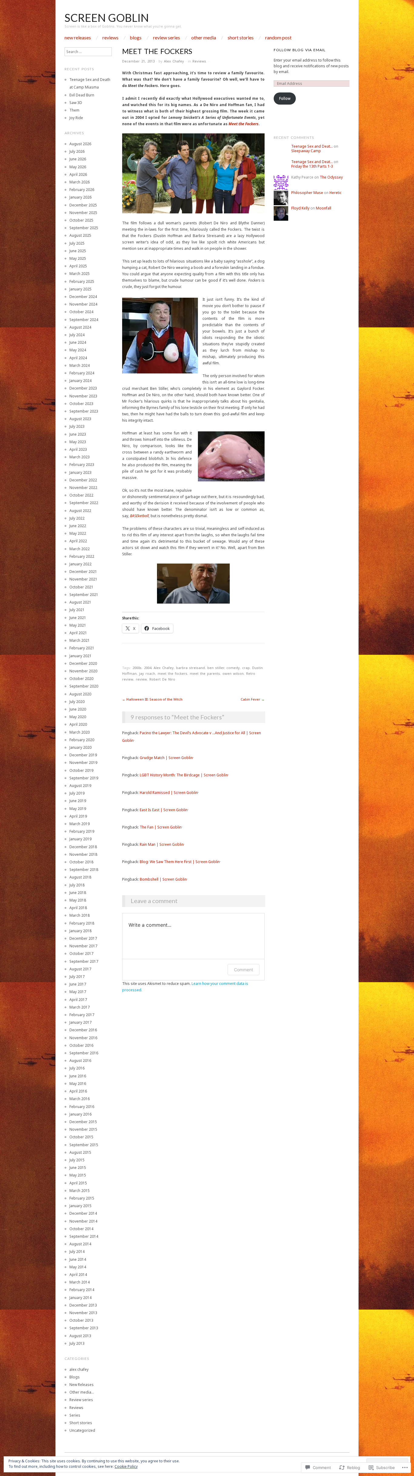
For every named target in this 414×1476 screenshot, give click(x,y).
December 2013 (83, 1305)
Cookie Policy (126, 1466)
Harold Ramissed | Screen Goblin (169, 792)
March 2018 (79, 915)
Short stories (241, 37)
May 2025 (77, 258)
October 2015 (81, 1137)
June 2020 (77, 709)
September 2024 (83, 319)
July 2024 (77, 334)
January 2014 (80, 1297)
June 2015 (77, 1167)
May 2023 (77, 441)
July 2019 (77, 793)
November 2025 (83, 212)
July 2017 (77, 976)
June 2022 (77, 525)
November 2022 (83, 487)
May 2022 (77, 533)
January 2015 (80, 1205)
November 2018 (83, 854)
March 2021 (79, 640)
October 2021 (81, 587)
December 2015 (83, 1121)
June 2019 (77, 800)
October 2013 (81, 1320)
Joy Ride (76, 117)
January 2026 (80, 197)
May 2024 (77, 350)
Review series (166, 37)
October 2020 (81, 678)
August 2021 (80, 602)
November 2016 (83, 1037)
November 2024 (83, 304)
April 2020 (78, 724)
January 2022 (80, 564)
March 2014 (79, 1282)
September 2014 (83, 1236)
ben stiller (215, 667)
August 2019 (80, 785)
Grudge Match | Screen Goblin (166, 757)
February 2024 (81, 373)
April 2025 (78, 266)
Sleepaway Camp (306, 150)
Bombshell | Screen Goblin (163, 879)
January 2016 (80, 1114)
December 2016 (83, 1030)
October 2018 (81, 862)
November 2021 (83, 579)
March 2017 (79, 1007)
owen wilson (233, 673)
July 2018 (77, 885)
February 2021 (81, 648)
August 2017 (80, 969)
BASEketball (139, 515)
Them (74, 110)
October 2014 (81, 1228)
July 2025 (77, 243)
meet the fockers (172, 673)
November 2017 (83, 946)
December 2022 (83, 480)
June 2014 (77, 1259)
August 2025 (80, 235)
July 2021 (77, 609)
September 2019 (83, 778)
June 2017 (77, 984)
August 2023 (80, 418)
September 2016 (83, 1053)
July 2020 (77, 701)
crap (246, 667)
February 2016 (81, 1106)
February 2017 (81, 1014)
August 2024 (80, 327)
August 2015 (80, 1152)
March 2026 (79, 182)
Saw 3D (75, 102)
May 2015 (77, 1175)
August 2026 (80, 143)
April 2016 (78, 1091)
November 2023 (83, 396)
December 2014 (83, 1213)
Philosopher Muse (307, 192)
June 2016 (77, 1076)
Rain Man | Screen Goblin (162, 844)
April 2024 (78, 357)
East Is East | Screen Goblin (164, 809)
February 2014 (81, 1289)
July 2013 (77, 1343)
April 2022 (78, 541)
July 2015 (77, 1160)
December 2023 (83, 388)
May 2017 (77, 991)
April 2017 (78, 999)
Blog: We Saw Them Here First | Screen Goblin (180, 861)
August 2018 (80, 877)
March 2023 (79, 457)
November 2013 (83, 1312)
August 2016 (80, 1060)
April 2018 (78, 907)
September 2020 (83, 686)
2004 (147, 667)
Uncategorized (82, 1430)
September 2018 (83, 869)
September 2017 (83, 961)
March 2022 (79, 548)
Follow (284, 98)
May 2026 (77, 166)
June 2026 (77, 159)
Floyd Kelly (300, 208)
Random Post (278, 37)
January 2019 (80, 839)
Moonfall (323, 208)
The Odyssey (331, 177)
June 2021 (77, 617)
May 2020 (77, 716)
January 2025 (80, 289)
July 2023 (77, 426)
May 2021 (77, 625)
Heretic (335, 192)
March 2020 (79, 732)
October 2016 (81, 1045)
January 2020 (80, 747)
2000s (137, 667)
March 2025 (79, 273)
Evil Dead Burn (81, 95)
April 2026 (78, 174)
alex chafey (78, 1369)
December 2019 (83, 755)
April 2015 (78, 1183)
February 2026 (81, 189)
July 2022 (77, 518)
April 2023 (78, 449)
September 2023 (83, 411)
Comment (243, 969)
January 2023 (80, 472)
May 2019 (77, 808)
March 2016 (79, 1098)
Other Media (203, 37)
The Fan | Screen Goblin (161, 827)
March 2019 (79, 823)
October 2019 (81, 770)
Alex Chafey (174, 61)
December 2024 (83, 296)
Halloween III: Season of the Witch (152, 699)
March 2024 (79, 365)
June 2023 (77, 434)
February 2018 (81, 923)
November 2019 (83, 762)
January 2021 (80, 655)
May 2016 (77, 1083)
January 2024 (80, 380)
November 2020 (83, 671)
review (141, 679)
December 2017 (83, 938)
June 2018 (77, 892)
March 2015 (79, 1190)
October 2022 (81, 495)
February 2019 (81, 831)
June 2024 (77, 342)
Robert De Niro (162, 679)
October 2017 (81, 953)
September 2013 (83, 1327)
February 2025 (81, 281)
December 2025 (83, 205)
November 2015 (83, 1129)
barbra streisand (190, 667)
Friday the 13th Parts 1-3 (312, 166)
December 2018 (83, 846)
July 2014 (77, 1251)
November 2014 (83, 1221)
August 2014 (80, 1244)
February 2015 (81, 1198)
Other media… (81, 1392)
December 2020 (83, 663)
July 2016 (77, 1068)
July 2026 (77, 151)
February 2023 (81, 464)
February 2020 (81, 739)
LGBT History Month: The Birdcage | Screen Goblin (184, 775)
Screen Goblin (107, 17)
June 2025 (77, 250)
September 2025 (83, 227)
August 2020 (80, 694)
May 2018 (77, 900)
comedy (233, 667)
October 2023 (81, 403)
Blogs (136, 37)
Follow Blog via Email (300, 50)
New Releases (78, 37)
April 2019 (78, 816)
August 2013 (80, 1335)
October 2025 (81, 220)
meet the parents (205, 673)
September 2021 (83, 594)
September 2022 (83, 502)
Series (74, 1415)
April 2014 (78, 1274)
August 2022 (80, 510)
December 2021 (83, 571)
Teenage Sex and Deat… (312, 146)
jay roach (147, 673)
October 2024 (81, 311)
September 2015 (83, 1144)
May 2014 (77, 1267)
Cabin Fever (253, 699)
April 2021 (78, 632)
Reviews (110, 37)
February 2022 (81, 556)
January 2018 (80, 930)
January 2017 (80, 1022)
